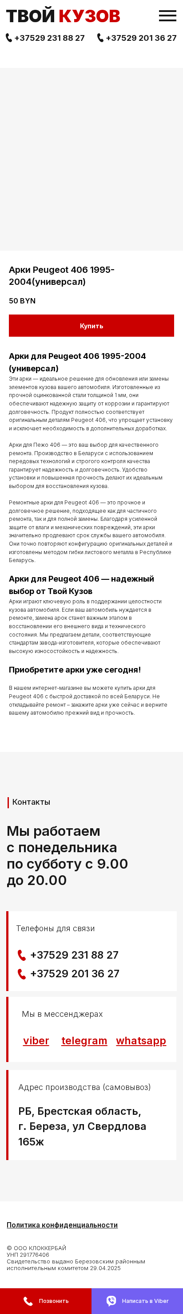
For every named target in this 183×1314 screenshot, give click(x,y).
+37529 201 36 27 (141, 38)
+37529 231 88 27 (49, 38)
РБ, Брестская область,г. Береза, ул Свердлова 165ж (82, 1127)
